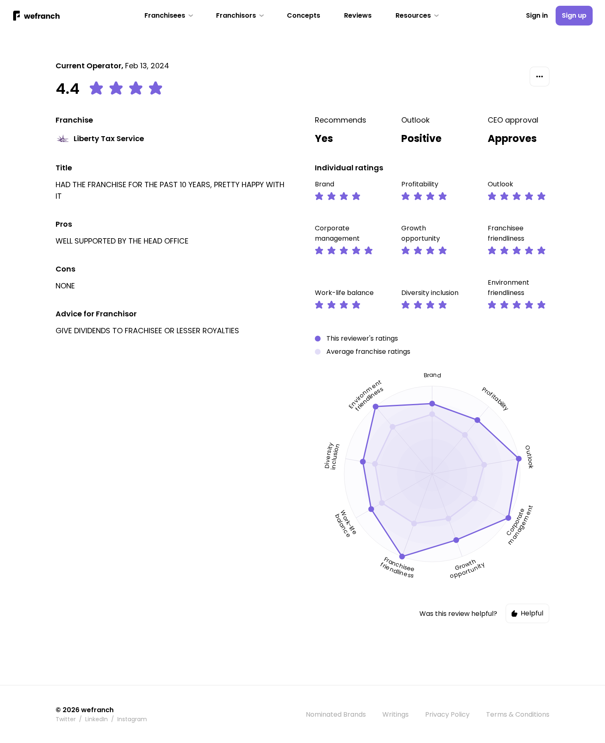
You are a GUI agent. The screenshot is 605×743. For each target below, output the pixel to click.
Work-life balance (344, 292)
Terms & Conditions (517, 714)
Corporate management (337, 233)
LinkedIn (96, 719)
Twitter (66, 719)
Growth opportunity (420, 233)
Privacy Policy (447, 714)
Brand (324, 184)
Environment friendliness (508, 287)
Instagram (132, 719)
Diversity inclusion (429, 292)
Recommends (340, 120)
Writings (395, 714)
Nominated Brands (336, 714)
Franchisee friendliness (506, 233)
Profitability (419, 184)
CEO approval (513, 120)
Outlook (415, 120)
